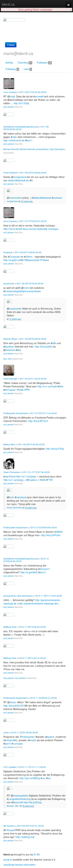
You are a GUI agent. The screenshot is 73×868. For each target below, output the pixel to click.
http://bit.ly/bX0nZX (13, 705)
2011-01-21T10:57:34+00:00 (36, 472)
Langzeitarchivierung (19, 799)
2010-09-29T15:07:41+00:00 (30, 825)
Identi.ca (8, 4)
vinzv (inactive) (10, 92)
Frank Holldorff (10, 172)
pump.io (7, 859)
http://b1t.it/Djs (21, 103)
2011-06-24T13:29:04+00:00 (28, 252)
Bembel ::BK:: (13, 805)
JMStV (59, 531)
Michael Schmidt (11, 149)
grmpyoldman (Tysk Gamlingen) (50, 149)
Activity (9, 62)
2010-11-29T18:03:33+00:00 (32, 626)
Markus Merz (9, 444)
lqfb (54, 343)
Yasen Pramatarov (11, 472)
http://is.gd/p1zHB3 (13, 260)
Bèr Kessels (8, 825)
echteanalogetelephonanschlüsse (23, 291)
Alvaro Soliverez (14, 507)
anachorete (8, 283)
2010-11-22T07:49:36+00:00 (24, 732)
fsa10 (43, 572)
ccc (43, 778)
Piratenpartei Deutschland (15, 413)
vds (14, 137)
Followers (44, 62)
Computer (14, 256)
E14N (37, 854)
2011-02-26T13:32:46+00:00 (31, 444)
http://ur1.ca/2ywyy (13, 480)
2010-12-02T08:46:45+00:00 (43, 527)
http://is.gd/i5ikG (29, 572)
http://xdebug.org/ (25, 837)
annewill (39, 96)
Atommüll (18, 802)
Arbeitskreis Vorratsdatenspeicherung (20, 126)
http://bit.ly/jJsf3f (43, 346)
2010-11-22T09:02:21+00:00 (43, 697)
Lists (27, 69)
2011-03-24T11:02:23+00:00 (33, 378)
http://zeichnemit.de (13, 140)
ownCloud (10, 476)
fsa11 (29, 140)
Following (12, 69)
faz (49, 778)
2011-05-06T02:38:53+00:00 (33, 338)
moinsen (57, 197)
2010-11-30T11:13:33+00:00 (48, 595)
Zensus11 (45, 569)
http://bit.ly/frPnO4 (50, 535)
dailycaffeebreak (42, 197)
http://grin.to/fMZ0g (29, 778)
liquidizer (9, 346)
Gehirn (29, 256)
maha (6, 732)
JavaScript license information (19, 864)
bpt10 (8, 743)
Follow (10, 44)
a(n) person (8, 106)
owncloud (21, 497)
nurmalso (18, 743)
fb (32, 180)
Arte (61, 386)
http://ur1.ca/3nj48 (47, 386)
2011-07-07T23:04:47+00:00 (33, 221)
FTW (49, 480)
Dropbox (32, 480)
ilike (19, 350)
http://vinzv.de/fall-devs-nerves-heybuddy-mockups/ (31, 229)
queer (50, 736)
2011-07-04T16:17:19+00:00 (43, 413)
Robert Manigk (10, 378)
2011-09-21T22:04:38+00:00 (33, 92)
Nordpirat (7, 252)
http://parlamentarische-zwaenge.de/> (39, 603)
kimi (5, 358)
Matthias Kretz (9, 626)
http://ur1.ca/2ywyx (26, 476)
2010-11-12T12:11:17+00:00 (32, 767)
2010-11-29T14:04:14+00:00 (32, 658)
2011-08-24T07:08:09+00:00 (33, 172)
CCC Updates (9, 767)
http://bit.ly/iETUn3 (38, 421)
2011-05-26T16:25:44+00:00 (30, 283)
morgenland (12, 201)
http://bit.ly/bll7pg (32, 802)
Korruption (10, 389)
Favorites (25, 62)
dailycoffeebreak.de (18, 180)
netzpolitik (11, 740)
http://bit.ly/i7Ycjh (55, 448)
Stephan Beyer (10, 338)
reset (32, 740)
